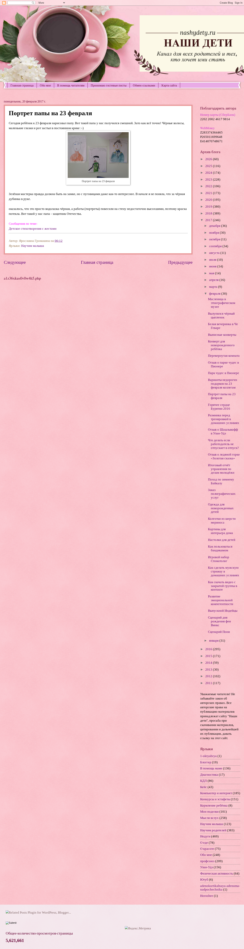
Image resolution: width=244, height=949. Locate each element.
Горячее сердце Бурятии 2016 (219, 406)
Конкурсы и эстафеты (215, 799)
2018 (209, 213)
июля (213, 259)
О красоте (207, 849)
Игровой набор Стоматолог (218, 559)
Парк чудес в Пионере (223, 373)
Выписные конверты (222, 335)
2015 (209, 656)
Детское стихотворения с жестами (32, 228)
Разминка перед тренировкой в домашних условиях (223, 419)
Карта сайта (169, 85)
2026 (209, 159)
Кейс (203, 787)
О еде (204, 842)
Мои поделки (209, 811)
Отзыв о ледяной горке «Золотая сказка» (224, 456)
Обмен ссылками (144, 85)
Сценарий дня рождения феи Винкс (219, 621)
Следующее (15, 262)
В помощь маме (211, 768)
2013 (209, 669)
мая (212, 273)
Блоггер (205, 762)
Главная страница (22, 85)
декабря (215, 226)
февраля (215, 293)
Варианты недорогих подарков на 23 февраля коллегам (222, 383)
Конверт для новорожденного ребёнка (221, 345)
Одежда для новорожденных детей (221, 508)
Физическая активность (216, 873)
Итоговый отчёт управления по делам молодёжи (221, 469)
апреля (214, 280)
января (214, 640)
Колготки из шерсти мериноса (222, 520)
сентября (215, 246)
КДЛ (203, 781)
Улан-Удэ (206, 867)
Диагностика (209, 774)
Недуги (205, 836)
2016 (209, 649)
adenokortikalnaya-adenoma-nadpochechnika (220, 887)
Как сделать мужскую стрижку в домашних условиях (223, 571)
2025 (209, 166)
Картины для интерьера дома (220, 531)
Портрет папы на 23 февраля (222, 396)
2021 (209, 193)
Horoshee (206, 896)
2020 (209, 199)
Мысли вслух (209, 818)
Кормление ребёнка (214, 805)
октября (215, 239)
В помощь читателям (70, 85)
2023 (209, 179)
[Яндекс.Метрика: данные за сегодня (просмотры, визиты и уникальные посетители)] (138, 928)
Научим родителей (213, 830)
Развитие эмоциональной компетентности (220, 600)
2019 (209, 206)
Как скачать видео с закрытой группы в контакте (222, 586)
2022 (209, 186)
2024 (209, 172)
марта (213, 287)
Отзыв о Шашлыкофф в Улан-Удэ (223, 431)
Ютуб (204, 879)
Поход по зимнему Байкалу (221, 481)
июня (213, 266)
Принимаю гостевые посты (109, 85)
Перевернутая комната (224, 355)
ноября (214, 232)
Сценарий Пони (219, 632)
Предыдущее (180, 262)
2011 (209, 683)
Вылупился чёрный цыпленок (221, 315)
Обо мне (45, 85)
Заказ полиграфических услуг (222, 493)
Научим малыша (32, 246)
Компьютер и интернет (216, 793)
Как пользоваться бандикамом (220, 548)
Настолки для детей (221, 540)
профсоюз (207, 861)
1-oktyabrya (208, 756)
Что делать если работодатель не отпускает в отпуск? (223, 444)
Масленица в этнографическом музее (221, 303)
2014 (209, 662)
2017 (209, 220)
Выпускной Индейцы (222, 610)
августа (214, 253)
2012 (209, 676)
